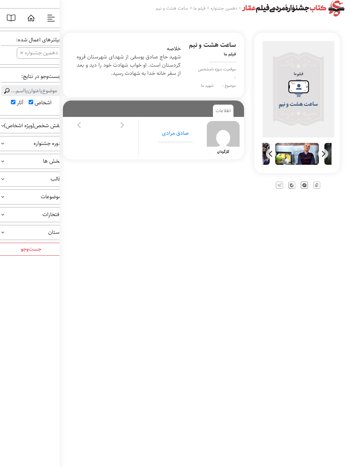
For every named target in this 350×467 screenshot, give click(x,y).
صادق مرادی (175, 133)
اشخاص (43, 103)
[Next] (323, 154)
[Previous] (271, 154)
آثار (20, 103)
